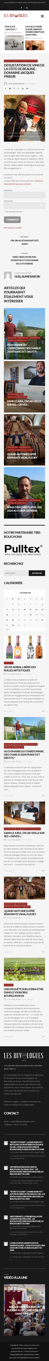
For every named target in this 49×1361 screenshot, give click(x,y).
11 (30, 610)
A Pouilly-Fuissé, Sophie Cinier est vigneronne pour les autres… (34, 30)
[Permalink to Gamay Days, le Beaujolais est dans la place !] (6, 1168)
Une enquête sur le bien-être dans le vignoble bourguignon (24, 992)
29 (13, 625)
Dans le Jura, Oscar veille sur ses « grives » (24, 4)
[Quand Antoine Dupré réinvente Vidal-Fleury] (20, 888)
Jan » (8, 629)
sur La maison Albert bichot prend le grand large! (27, 1152)
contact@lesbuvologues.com (22, 1121)
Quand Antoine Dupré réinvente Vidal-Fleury (20, 912)
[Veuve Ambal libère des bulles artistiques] (20, 647)
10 (24, 610)
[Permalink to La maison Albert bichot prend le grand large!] (6, 1143)
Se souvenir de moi (14, 211)
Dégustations (20, 61)
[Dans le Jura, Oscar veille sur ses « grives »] (20, 813)
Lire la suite (8, 711)
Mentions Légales (11, 1101)
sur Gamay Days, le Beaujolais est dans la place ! (26, 1177)
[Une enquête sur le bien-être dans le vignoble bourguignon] (20, 969)
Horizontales (32, 61)
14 (7, 615)
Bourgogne (9, 61)
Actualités (9, 663)
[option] (14, 37)
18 (30, 615)
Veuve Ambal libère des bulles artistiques (20, 668)
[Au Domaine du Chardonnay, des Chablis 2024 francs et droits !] (20, 728)
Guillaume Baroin (15, 33)
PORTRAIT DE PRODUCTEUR (14, 747)
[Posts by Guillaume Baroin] (6, 33)
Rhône (27, 906)
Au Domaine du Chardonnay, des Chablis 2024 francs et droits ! (24, 754)
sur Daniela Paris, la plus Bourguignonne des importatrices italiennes (25, 1227)
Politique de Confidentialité (22, 1104)
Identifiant (8, 190)
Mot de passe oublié (12, 227)
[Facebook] (21, 7)
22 (13, 620)
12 (36, 610)
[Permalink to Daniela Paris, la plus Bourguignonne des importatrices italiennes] (6, 1217)
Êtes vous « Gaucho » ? (11, 28)
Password (8, 201)
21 (7, 620)
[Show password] (41, 206)
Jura (18, 829)
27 (42, 620)
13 (42, 610)
